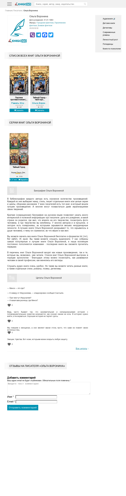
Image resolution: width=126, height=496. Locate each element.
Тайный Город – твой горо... (40, 99)
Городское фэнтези (45, 23)
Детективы (107, 28)
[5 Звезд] (38, 28)
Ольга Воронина (40, 103)
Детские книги (109, 23)
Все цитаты (81, 348)
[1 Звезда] (30, 28)
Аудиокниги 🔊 (109, 19)
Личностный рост (110, 40)
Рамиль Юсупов (19, 103)
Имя (10, 396)
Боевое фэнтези (45, 25)
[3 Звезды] (34, 28)
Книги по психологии (112, 49)
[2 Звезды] (32, 28)
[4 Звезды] (36, 28)
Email (11, 401)
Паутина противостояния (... (18, 99)
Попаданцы (108, 44)
